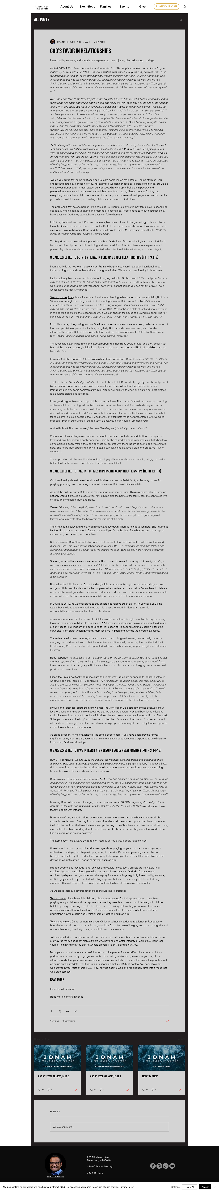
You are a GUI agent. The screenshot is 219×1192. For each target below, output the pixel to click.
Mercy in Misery (150, 1076)
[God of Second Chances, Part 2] (57, 1058)
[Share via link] (75, 1011)
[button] (184, 6)
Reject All (189, 1186)
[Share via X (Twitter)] (59, 1011)
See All (181, 1038)
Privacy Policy (127, 1186)
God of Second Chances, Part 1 (105, 1076)
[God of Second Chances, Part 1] (109, 1058)
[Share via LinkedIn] (67, 1011)
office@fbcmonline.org (100, 1166)
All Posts (41, 19)
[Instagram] (159, 1166)
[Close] (215, 1186)
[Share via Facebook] (51, 1011)
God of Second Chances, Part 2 (53, 1076)
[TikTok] (165, 1166)
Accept (205, 1186)
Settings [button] (175, 1186)
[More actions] (167, 42)
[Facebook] (153, 1166)
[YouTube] (172, 1166)
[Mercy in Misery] (161, 1058)
